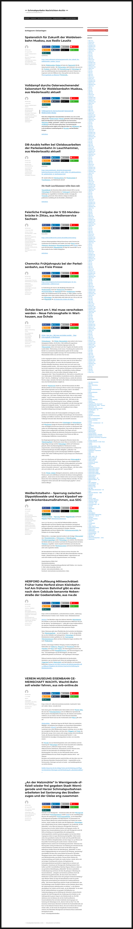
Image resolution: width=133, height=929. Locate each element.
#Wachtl (53, 727)
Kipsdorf (44, 518)
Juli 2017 (90, 157)
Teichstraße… (64, 75)
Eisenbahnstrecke (29, 242)
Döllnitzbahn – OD (92, 407)
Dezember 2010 (91, 272)
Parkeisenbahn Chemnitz (31, 280)
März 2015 (90, 197)
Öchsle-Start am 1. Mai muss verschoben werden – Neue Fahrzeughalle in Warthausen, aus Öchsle (54, 313)
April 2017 (90, 161)
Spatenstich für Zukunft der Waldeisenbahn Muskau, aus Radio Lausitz (53, 39)
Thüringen (90, 517)
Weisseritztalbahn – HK (93, 532)
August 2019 (91, 120)
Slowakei (90, 511)
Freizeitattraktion (47, 291)
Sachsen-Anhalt (31, 809)
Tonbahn (46, 69)
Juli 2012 (90, 244)
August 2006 (91, 347)
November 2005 (91, 360)
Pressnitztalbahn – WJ (93, 484)
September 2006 (92, 346)
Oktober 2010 (91, 274)
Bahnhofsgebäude (50, 633)
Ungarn (90, 524)
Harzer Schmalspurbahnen (94, 418)
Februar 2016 (91, 181)
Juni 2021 (90, 88)
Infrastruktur (62, 67)
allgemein (90, 383)
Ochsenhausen (46, 341)
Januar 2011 (90, 270)
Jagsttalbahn (91, 428)
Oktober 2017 (91, 152)
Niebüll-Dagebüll (92, 459)
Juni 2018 (90, 141)
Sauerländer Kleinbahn (93, 500)
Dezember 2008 (91, 306)
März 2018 (90, 145)
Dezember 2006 (91, 341)
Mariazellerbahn (92, 449)
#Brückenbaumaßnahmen (58, 518)
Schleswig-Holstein (92, 501)
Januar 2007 (91, 340)
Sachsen (27, 53)
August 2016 (91, 173)
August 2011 (91, 260)
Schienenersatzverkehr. (72, 530)
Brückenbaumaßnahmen (31, 516)
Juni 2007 (90, 333)
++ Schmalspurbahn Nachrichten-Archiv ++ (46, 10)
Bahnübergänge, (71, 538)
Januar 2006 (91, 357)
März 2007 (90, 337)
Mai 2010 (90, 282)
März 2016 (90, 180)
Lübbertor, (54, 646)
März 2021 (90, 93)
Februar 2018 (91, 147)
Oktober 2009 (91, 292)
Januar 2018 (91, 148)
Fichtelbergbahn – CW (93, 409)
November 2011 (91, 256)
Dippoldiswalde (70, 516)
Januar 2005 (91, 372)
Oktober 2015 (91, 187)
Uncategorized (28, 810)
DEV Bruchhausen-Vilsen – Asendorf (96, 405)
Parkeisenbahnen (29, 166)
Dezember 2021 (91, 80)
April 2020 (90, 109)
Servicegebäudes (29, 61)
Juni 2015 (90, 193)
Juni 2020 (90, 106)
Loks (32, 701)
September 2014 (91, 206)
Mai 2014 (90, 212)
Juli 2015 (90, 192)
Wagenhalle (48, 299)
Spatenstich (72, 65)
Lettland (90, 443)
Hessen (90, 421)
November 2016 (91, 168)
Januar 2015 (91, 200)
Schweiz (90, 507)
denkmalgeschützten (30, 239)
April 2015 (90, 196)
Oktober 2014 (91, 205)
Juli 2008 (90, 314)
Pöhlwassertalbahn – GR (93, 479)
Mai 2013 (90, 229)
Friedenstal (71, 646)
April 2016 (90, 179)
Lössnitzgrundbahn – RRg (94, 446)
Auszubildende (46, 190)
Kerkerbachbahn (92, 430)
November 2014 (91, 203)
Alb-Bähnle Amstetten (93, 382)
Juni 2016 (90, 176)
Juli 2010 (90, 279)
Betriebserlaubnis (29, 110)
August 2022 (91, 68)
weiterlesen (45, 134)
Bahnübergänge (29, 515)
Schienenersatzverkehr (30, 526)
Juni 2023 (90, 53)
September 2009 (92, 293)
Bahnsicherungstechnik (30, 236)
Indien (89, 424)
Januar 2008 (91, 322)
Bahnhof (57, 75)
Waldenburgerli (91, 529)
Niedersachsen (91, 460)
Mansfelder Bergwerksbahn (94, 447)
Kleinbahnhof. (77, 619)
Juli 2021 (90, 87)
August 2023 (91, 51)
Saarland (90, 495)
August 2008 (91, 312)
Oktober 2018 (91, 135)
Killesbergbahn (91, 431)
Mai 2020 (90, 107)
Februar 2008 (91, 321)
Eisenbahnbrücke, (50, 538)
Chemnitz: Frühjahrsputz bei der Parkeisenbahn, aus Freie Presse (54, 265)
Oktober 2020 (91, 100)
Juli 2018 (90, 139)
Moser (74, 717)
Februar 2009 (91, 304)
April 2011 (90, 266)
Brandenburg (28, 164)
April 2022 (90, 74)
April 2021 (90, 91)
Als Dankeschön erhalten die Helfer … (64, 299)
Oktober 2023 (91, 48)
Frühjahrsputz (71, 291)
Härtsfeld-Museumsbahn (94, 415)
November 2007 (91, 325)
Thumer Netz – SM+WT (93, 516)
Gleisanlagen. (48, 297)
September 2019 (92, 119)
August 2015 (91, 190)
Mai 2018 (90, 142)
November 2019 (91, 116)
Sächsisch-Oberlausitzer (49, 245)
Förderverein (61, 289)
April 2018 (90, 144)
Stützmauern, (61, 538)
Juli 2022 (90, 69)
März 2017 (90, 163)
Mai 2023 (90, 55)
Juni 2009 (90, 298)
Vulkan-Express (92, 526)
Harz (26, 809)
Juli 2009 (90, 296)
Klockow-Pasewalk (92, 440)
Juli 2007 (90, 331)
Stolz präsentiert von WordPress (53, 923)
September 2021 (91, 84)
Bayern (26, 698)
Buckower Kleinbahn (93, 399)
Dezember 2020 (91, 97)
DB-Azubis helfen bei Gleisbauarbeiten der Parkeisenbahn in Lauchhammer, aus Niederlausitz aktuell (53, 148)
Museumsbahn (46, 347)
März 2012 (90, 250)
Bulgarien (90, 401)
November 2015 (91, 186)
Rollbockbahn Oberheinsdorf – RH (96, 489)
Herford (26, 615)
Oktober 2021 (91, 83)
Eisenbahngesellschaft (63, 245)
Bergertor (61, 646)
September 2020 (92, 101)
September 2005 (92, 363)
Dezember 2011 (91, 254)
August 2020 (91, 103)
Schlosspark (66, 192)
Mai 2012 (90, 247)
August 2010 (91, 277)
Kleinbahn (45, 122)
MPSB (89, 455)
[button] (46, 47)
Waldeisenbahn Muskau (93, 527)
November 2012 (91, 238)
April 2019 (90, 126)
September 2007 (92, 328)
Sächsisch (27, 248)
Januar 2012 (91, 253)
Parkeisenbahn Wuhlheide (94, 473)
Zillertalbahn (91, 536)
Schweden (90, 505)
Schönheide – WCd (92, 502)
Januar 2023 (91, 61)
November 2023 (91, 46)
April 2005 (90, 370)
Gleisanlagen (75, 69)
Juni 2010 (90, 280)
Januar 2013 (91, 235)
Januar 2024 (91, 43)
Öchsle (26, 331)
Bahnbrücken (28, 235)
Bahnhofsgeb (28, 611)
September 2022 (92, 67)
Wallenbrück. (49, 641)
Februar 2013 (91, 234)
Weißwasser (76, 126)
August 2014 (91, 208)
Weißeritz (45, 544)
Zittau (73, 243)
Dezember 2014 (91, 202)
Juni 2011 (90, 263)
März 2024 (90, 40)
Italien (89, 427)
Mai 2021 (90, 90)
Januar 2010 (91, 288)
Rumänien (90, 494)
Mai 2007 (90, 334)
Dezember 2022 (91, 62)
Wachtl (30, 704)
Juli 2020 (90, 104)
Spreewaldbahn (91, 513)
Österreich (90, 466)
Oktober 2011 (91, 257)
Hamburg (90, 414)
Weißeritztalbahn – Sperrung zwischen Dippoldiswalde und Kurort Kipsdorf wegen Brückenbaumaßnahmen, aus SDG (54, 496)
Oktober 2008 (91, 309)
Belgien (90, 388)
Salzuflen (45, 648)
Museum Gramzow (92, 457)
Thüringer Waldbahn (93, 518)
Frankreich (90, 411)
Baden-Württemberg (30, 329)
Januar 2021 (91, 96)
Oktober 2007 (91, 327)
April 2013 (90, 231)
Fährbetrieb (27, 244)
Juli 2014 (90, 209)
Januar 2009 (91, 305)
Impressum (33, 18)
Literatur (90, 444)
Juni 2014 (90, 210)
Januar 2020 (91, 113)
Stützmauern (33, 528)
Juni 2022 (90, 71)
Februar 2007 (91, 338)
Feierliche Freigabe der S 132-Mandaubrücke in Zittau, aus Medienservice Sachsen (52, 215)
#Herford (44, 619)
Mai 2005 (90, 369)
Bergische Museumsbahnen (94, 389)
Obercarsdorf (79, 536)
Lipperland (45, 662)
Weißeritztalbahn (47, 516)
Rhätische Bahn (91, 485)
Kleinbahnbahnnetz (48, 639)
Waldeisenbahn (50, 65)
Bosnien (90, 395)
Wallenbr (30, 621)
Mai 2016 (90, 177)
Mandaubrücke (58, 247)
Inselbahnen (91, 425)
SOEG (34, 250)
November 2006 (91, 343)
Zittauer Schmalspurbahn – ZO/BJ (96, 537)
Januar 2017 (91, 165)
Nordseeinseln (91, 463)
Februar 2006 (91, 356)
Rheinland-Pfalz (92, 486)
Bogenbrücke (28, 238)
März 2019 (90, 128)
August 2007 (91, 330)
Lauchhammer (28, 172)
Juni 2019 (90, 123)
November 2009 (91, 290)
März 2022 (90, 75)
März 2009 (90, 302)
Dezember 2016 (91, 167)
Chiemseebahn (91, 402)
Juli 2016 (90, 174)
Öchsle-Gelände (51, 473)
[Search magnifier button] (107, 30)
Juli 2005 (90, 366)
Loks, (78, 731)
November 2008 (91, 308)
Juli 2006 (90, 349)
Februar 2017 (91, 164)
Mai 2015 (90, 194)
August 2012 (91, 242)
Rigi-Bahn (90, 488)
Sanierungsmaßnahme (64, 816)
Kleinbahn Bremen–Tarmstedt (95, 434)
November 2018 (91, 133)
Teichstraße (33, 63)
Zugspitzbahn (91, 539)
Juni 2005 (90, 367)
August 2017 (91, 155)
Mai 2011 (90, 264)
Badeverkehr (57, 662)
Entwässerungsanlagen (48, 540)
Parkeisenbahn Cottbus (93, 469)
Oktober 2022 (91, 65)
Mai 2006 (90, 351)
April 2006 (90, 353)
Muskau (58, 65)
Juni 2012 (90, 245)
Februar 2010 (91, 286)
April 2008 (90, 318)
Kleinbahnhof (28, 618)
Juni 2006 (90, 350)
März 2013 (90, 232)
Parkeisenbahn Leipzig (93, 472)
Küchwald (58, 291)
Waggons (71, 731)
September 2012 (91, 241)
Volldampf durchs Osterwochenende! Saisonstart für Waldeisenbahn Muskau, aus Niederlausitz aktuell (54, 89)
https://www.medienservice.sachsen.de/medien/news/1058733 (59, 237)
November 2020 (91, 99)
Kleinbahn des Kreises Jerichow (95, 436)
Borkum (90, 393)
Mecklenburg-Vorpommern (94, 450)
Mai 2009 (90, 299)
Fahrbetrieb (51, 385)
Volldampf (45, 124)
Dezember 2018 (91, 132)
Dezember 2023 (91, 45)
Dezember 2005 (91, 359)
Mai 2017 (90, 160)
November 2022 (91, 64)
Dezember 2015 (91, 184)
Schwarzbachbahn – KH (93, 504)
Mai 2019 (90, 125)
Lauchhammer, (46, 180)
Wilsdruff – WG (91, 534)
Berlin (89, 391)
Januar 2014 (91, 218)
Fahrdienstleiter (28, 111)
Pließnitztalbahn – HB (93, 478)
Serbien (90, 510)
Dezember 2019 (91, 115)
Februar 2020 (91, 112)
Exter (52, 648)
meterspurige (69, 637)
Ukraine (90, 521)
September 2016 (92, 171)
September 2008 (92, 311)
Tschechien (91, 520)
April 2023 (90, 56)
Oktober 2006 (91, 344)
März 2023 (90, 58)
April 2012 (90, 248)
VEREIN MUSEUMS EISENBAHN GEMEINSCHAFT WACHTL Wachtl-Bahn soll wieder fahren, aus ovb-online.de (51, 682)
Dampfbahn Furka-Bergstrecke (95, 404)
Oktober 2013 (91, 222)
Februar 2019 (91, 129)
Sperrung (57, 516)
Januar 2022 (91, 78)
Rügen (89, 491)
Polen (89, 481)
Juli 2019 (90, 122)
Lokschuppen (67, 422)
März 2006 (90, 354)
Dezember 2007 (91, 324)
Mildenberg (91, 452)
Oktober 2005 (91, 362)
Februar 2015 (91, 199)
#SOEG (75, 245)
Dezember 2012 (91, 237)
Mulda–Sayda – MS (92, 456)
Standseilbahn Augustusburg (94, 514)
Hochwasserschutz (61, 545)
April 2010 (90, 283)
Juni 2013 (90, 228)
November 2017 (91, 151)
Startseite (27, 18)
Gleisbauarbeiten (59, 178)
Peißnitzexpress (91, 476)
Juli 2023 (90, 52)
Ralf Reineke (28, 49)
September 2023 (92, 49)
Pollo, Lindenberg (92, 482)
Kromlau (66, 128)
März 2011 (90, 267)
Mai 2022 (90, 72)
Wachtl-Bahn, (79, 710)
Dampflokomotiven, (61, 650)
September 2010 (91, 276)
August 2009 (91, 295)
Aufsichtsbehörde (29, 108)
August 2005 (91, 365)
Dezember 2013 (91, 219)
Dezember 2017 (91, 149)
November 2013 (91, 221)
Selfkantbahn (91, 508)
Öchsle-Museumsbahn (61, 341)
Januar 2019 (91, 131)
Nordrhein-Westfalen (29, 608)
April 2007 (90, 336)
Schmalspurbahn (29, 250)
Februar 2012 (91, 251)
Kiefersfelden (28, 701)
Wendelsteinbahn (92, 533)
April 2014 (90, 213)
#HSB (67, 814)
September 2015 (91, 189)
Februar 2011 (91, 269)
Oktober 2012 (91, 240)
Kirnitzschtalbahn (92, 433)
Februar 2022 (91, 77)
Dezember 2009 (91, 289)
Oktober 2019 (91, 117)
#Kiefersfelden (46, 723)
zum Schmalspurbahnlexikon (45, 18)
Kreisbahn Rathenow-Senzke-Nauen (96, 441)
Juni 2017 (90, 158)
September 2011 (91, 258)
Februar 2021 (91, 94)
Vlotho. (60, 648)
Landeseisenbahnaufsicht (31, 116)
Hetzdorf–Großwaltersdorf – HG (95, 423)
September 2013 (91, 224)
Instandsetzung (64, 69)
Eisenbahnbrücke (29, 519)
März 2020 (90, 110)
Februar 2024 (91, 42)
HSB (32, 812)
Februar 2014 (91, 216)
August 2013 (91, 225)
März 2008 (90, 320)
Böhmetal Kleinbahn (92, 392)
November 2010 (91, 273)
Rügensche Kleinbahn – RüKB (95, 492)
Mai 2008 (90, 317)
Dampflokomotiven (29, 613)
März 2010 (90, 285)
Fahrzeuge (27, 113)
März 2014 (90, 215)
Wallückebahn (91, 530)
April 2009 (90, 301)
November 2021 (91, 81)
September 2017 (91, 154)
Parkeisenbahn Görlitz (93, 470)
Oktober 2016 (91, 170)
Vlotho (26, 621)
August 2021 (91, 85)
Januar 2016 (91, 183)
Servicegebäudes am (48, 75)
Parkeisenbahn (71, 178)
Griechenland (91, 412)
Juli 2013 (90, 226)
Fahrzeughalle (75, 459)
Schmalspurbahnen (55, 711)
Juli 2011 (90, 261)
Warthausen (48, 424)
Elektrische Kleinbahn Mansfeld (95, 408)
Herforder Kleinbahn (93, 420)
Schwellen (45, 196)
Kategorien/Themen (58, 18)
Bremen (90, 398)
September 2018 (91, 136)
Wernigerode (79, 812)
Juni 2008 (90, 315)
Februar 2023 (91, 59)
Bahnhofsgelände (47, 442)
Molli (89, 453)
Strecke (46, 742)
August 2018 (91, 138)
